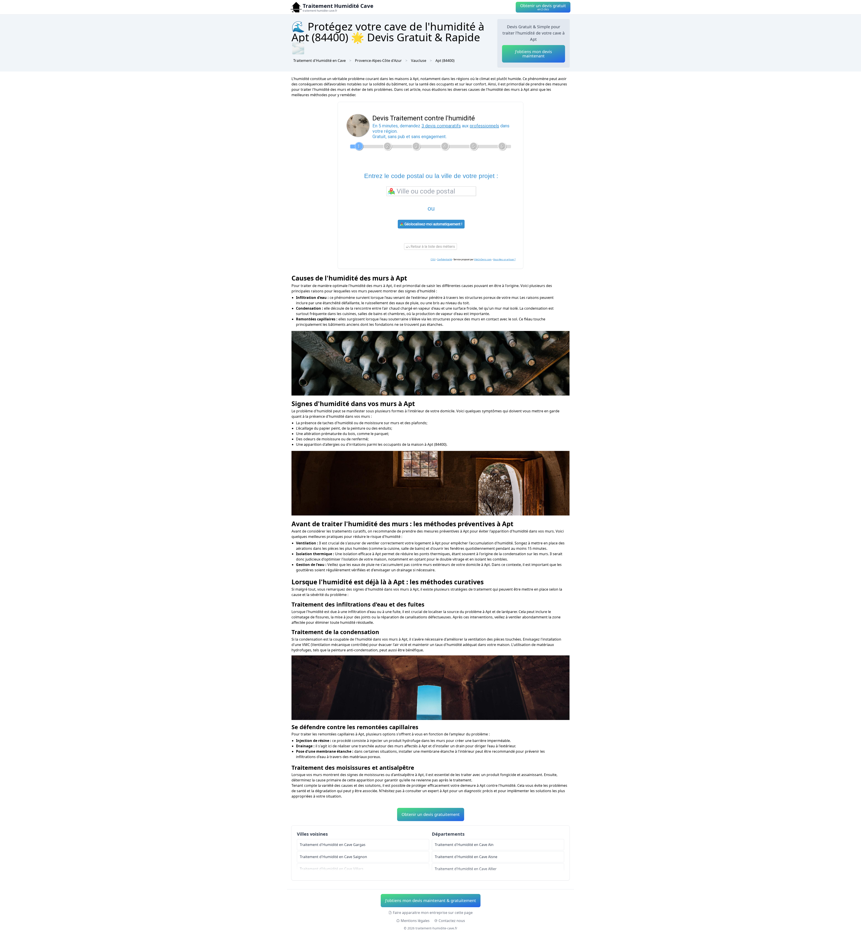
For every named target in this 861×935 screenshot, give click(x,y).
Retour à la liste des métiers (432, 246)
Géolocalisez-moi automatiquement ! (433, 224)
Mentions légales (415, 920)
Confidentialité (444, 259)
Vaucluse (418, 60)
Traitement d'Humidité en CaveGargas (332, 844)
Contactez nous (452, 920)
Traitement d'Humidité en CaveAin (464, 844)
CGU (432, 259)
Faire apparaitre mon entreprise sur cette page (433, 912)
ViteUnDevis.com (482, 259)
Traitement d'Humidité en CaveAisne (466, 856)
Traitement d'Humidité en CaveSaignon (333, 856)
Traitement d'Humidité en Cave (319, 60)
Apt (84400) (444, 60)
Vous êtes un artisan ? (504, 259)
